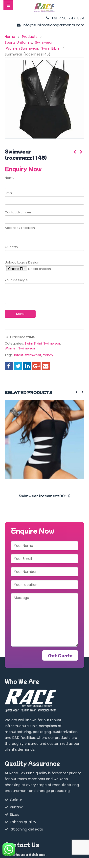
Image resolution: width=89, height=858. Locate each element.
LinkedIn (27, 366)
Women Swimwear (20, 348)
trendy (48, 355)
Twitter (18, 366)
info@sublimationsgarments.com (53, 25)
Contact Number (18, 212)
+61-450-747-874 (67, 18)
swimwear (32, 355)
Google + (36, 366)
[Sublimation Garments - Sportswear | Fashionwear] (44, 8)
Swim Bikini (33, 343)
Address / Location (20, 227)
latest (18, 355)
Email (9, 193)
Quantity (11, 247)
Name (10, 177)
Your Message (16, 280)
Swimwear (51, 343)
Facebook (9, 366)
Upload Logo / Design (22, 262)
